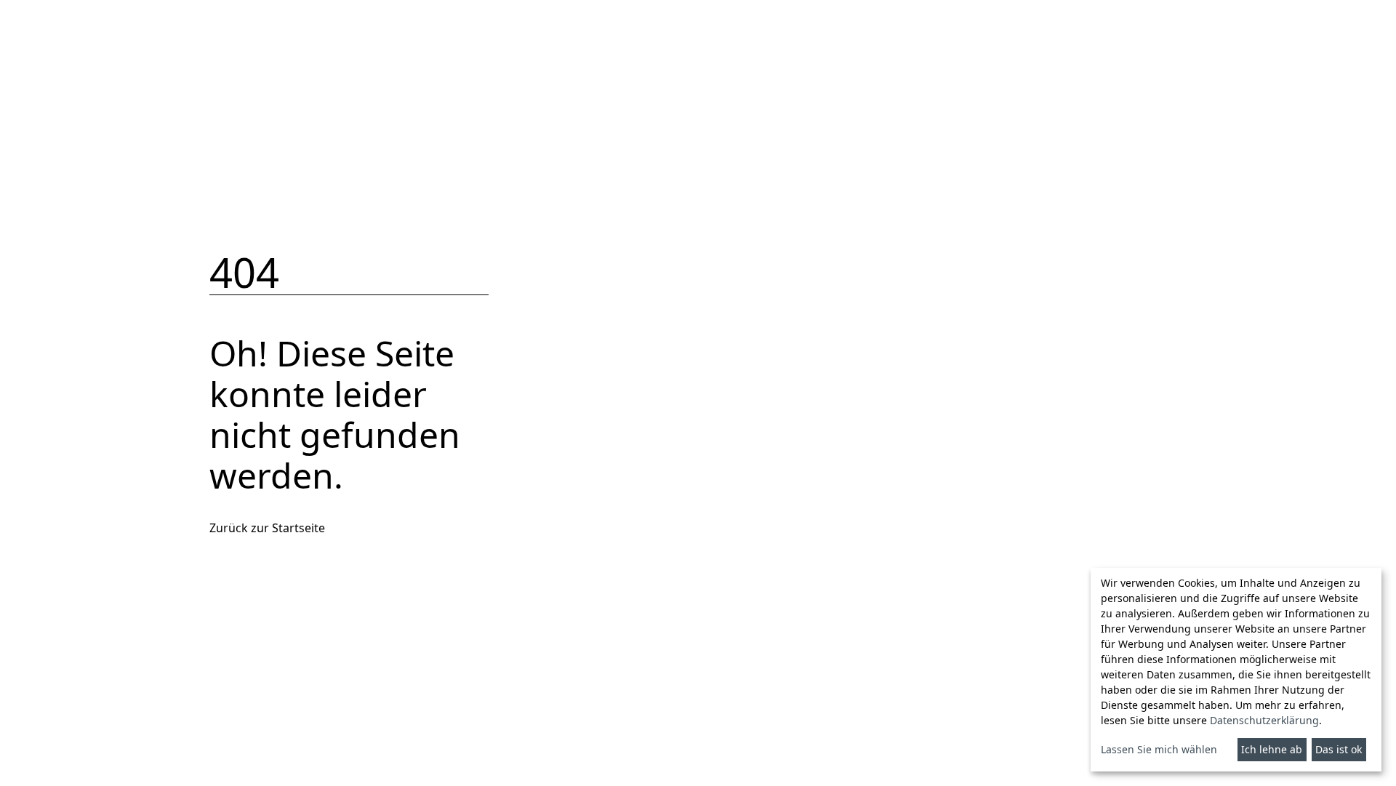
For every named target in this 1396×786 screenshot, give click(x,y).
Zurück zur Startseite (267, 528)
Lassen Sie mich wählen (1159, 749)
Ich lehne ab (1271, 749)
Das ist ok (1338, 749)
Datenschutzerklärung (1264, 720)
